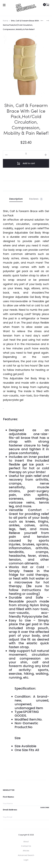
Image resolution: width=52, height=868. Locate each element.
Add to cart (28, 163)
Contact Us (26, 846)
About (26, 841)
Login (26, 860)
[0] (47, 4)
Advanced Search (26, 855)
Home (5, 20)
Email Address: (10, 809)
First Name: (8, 797)
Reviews (35, 199)
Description (16, 199)
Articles (26, 850)
